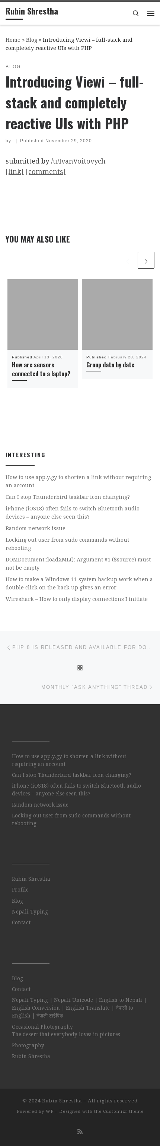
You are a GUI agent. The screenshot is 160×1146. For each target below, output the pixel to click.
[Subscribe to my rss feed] (80, 1131)
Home (13, 40)
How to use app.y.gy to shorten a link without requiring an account (78, 481)
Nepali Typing (30, 912)
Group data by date (110, 364)
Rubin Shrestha (31, 879)
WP (50, 1111)
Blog (31, 40)
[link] (15, 171)
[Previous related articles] (127, 260)
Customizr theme (123, 1111)
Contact (21, 922)
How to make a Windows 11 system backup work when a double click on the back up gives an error (79, 583)
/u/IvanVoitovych (78, 161)
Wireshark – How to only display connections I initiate (77, 599)
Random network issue (35, 528)
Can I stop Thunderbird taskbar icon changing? (68, 497)
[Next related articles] (146, 260)
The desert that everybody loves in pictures (66, 1034)
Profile (20, 890)
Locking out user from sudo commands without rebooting (67, 544)
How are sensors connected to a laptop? (41, 369)
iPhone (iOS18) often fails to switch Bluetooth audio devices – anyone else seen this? (73, 513)
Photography (28, 1045)
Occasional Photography (42, 1027)
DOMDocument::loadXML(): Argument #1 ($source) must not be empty (78, 564)
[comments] (46, 171)
